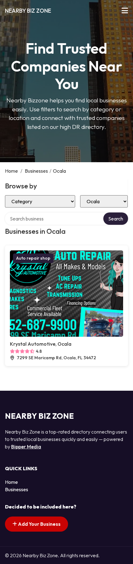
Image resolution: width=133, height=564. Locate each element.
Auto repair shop (33, 258)
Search (115, 219)
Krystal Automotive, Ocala (40, 344)
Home (11, 171)
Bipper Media (26, 446)
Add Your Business (39, 524)
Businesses (36, 171)
